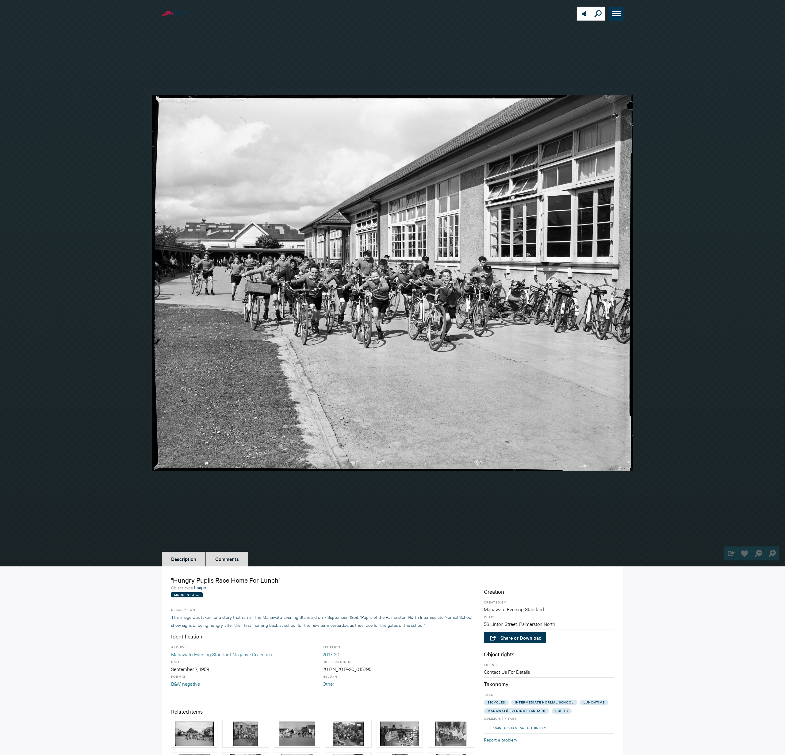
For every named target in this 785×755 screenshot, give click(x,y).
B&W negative (185, 683)
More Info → (187, 594)
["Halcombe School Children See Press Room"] (451, 734)
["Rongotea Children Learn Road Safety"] (297, 734)
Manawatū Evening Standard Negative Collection (221, 654)
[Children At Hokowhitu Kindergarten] (245, 734)
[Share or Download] (730, 553)
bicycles (496, 702)
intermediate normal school (544, 702)
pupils (561, 710)
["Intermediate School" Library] (400, 734)
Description (183, 558)
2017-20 (331, 654)
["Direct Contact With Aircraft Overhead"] (348, 734)
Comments (227, 558)
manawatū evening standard (517, 710)
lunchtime (594, 702)
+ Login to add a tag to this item (517, 727)
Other (328, 683)
